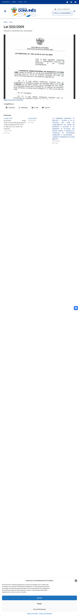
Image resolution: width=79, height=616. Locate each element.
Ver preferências (39, 609)
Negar (39, 604)
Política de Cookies (32, 613)
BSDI (25, 1)
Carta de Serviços (63, 9)
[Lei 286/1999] (16, 125)
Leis (11, 22)
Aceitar (39, 598)
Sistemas (20, 1)
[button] (76, 581)
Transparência (6, 1)
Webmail (14, 1)
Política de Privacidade (45, 613)
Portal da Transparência (62, 13)
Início (5, 22)
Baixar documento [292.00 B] (13, 100)
